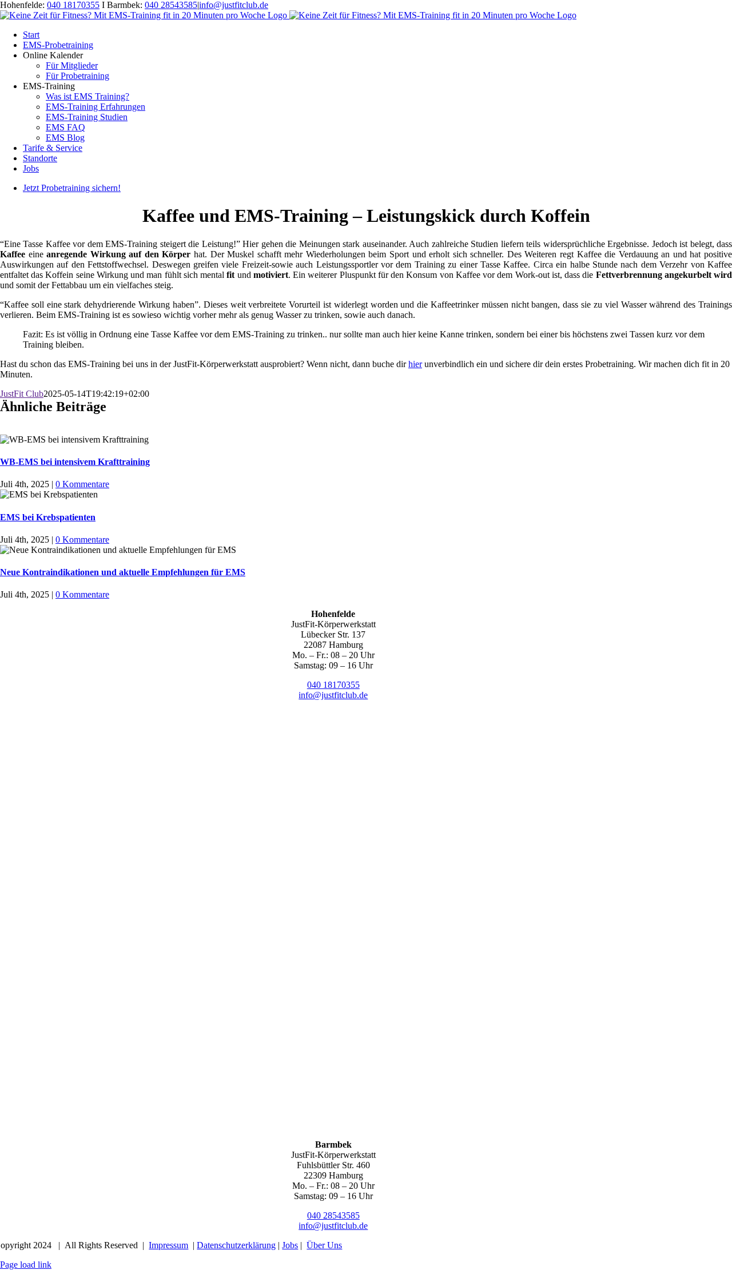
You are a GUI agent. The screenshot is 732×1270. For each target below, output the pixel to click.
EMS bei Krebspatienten (48, 517)
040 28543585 (171, 5)
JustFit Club (21, 394)
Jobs (290, 1245)
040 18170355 (73, 5)
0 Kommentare (82, 484)
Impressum (168, 1245)
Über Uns (324, 1245)
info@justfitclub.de (233, 5)
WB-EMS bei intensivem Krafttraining (75, 462)
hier (415, 364)
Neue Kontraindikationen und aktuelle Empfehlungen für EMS (122, 572)
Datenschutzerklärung (236, 1245)
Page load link (25, 1264)
